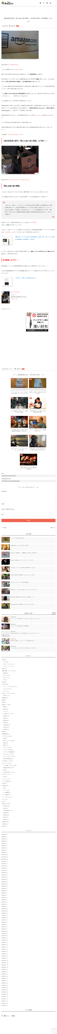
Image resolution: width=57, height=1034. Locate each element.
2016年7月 (3, 892)
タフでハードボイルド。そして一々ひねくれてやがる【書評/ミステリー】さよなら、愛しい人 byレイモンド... (19, 393)
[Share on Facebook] (43, 3)
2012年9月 (3, 996)
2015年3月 (3, 929)
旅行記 (5, 742)
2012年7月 (3, 1001)
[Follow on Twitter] (47, 3)
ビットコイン (5, 778)
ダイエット (6, 677)
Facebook (6, 814)
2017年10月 (3, 859)
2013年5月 (3, 978)
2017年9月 (3, 861)
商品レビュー (6, 704)
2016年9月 (3, 888)
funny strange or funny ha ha (15, 179)
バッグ (5, 711)
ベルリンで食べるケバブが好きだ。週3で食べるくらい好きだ (23, 648)
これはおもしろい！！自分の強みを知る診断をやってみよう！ (23, 567)
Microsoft (5, 720)
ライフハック (7, 747)
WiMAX (5, 718)
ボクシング (6, 675)
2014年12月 (3, 935)
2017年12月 (3, 854)
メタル (5, 661)
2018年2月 (3, 850)
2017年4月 (3, 872)
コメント (12, 368)
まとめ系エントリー (7, 760)
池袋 (3, 700)
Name (2, 504)
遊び (4, 682)
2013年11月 (3, 965)
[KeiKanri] (7, 3)
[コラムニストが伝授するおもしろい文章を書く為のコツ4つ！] (37, 427)
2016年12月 (3, 881)
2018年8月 (3, 836)
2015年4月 (3, 926)
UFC (5, 679)
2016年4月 (3, 899)
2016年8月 (3, 890)
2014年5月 (3, 951)
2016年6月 (3, 895)
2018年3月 (3, 847)
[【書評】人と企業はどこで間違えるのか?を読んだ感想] (37, 387)
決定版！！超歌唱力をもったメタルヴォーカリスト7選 (22, 560)
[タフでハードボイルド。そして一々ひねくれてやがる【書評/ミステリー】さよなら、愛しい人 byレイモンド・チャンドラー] (19, 387)
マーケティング (6, 763)
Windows (5, 715)
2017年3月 (3, 874)
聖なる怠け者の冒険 (15, 291)
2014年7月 (3, 947)
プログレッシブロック (8, 664)
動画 (4, 731)
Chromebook (6, 724)
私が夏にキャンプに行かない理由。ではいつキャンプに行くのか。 (24, 589)
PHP (5, 776)
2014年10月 (3, 940)
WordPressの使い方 (8, 767)
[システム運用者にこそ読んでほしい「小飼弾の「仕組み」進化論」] (19, 407)
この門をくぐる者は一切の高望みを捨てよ (25, 278)
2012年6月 (3, 1003)
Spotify (5, 808)
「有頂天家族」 (33, 222)
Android (5, 729)
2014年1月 (3, 960)
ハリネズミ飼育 (6, 781)
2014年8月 (3, 944)
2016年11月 (3, 883)
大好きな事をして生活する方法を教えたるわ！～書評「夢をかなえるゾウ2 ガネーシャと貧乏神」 (37, 450)
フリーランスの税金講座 (9, 751)
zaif (3, 801)
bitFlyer (4, 826)
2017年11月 (3, 856)
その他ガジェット (7, 713)
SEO (5, 769)
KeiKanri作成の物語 (8, 758)
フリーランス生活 (7, 749)
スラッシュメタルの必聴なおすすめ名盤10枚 (20, 625)
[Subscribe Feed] (50, 3)
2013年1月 (3, 987)
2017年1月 (3, 879)
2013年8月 (3, 971)
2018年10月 (3, 834)
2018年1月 (3, 852)
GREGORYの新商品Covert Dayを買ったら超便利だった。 (22, 597)
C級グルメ (6, 695)
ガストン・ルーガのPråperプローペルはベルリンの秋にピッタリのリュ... (25, 618)
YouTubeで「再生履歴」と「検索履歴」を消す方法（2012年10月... (24, 552)
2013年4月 (3, 980)
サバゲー (5, 691)
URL (2, 514)
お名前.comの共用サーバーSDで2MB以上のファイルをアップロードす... (25, 633)
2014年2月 (3, 958)
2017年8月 (3, 863)
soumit (9, 64)
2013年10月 (3, 967)
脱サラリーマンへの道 (8, 740)
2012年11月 (3, 992)
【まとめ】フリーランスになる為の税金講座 (20, 582)
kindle (5, 722)
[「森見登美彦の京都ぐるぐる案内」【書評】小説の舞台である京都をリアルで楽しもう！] (19, 426)
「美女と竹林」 (38, 115)
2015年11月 (3, 910)
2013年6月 (3, 976)
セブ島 (4, 783)
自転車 (5, 673)
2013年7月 (3, 974)
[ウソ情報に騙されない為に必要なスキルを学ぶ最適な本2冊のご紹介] (37, 407)
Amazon (12, 298)
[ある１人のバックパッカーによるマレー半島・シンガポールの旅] (19, 445)
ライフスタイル (6, 736)
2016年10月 (3, 886)
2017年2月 (3, 877)
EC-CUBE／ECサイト (8, 772)
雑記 (4, 668)
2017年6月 (3, 868)
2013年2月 (3, 985)
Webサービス (6, 803)
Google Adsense (7, 810)
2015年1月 (3, 933)
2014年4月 (3, 953)
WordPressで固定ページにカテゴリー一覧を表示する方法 (22, 640)
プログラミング (6, 774)
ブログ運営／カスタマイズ (9, 765)
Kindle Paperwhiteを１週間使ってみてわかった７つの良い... (23, 604)
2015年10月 (3, 913)
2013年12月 (3, 962)
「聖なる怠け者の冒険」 (13, 134)
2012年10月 (3, 994)
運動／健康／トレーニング (8, 670)
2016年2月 (3, 904)
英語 (4, 738)
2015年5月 (3, 924)
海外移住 (5, 697)
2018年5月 (3, 843)
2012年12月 (3, 989)
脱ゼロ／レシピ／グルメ (8, 693)
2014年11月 (3, 938)
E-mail (3, 509)
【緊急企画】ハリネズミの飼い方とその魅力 (20, 545)
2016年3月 (3, 901)
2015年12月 (3, 908)
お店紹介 (5, 785)
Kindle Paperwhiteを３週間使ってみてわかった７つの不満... (23, 574)
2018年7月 (3, 838)
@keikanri (17, 69)
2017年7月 (3, 865)
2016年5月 (3, 897)
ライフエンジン (7, 796)
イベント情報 (6, 794)
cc (18, 64)
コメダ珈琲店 (6, 792)
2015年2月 (3, 931)
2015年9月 (3, 915)
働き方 (5, 745)
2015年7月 (3, 920)
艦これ (5, 684)
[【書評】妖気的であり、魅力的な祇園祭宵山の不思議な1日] (28, 464)
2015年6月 (3, 922)
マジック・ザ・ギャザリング (9, 686)
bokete (5, 817)
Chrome (5, 727)
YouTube (6, 805)
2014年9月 (3, 942)
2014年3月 (3, 956)
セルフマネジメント (8, 754)
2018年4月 (3, 845)
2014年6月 (3, 949)
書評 (17, 25)
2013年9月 (3, 969)
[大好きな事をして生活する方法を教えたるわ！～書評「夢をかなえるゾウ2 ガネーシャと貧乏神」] (37, 447)
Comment (3, 491)
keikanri (13, 25)
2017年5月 (3, 870)
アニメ (4, 799)
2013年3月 (3, 983)
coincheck (5, 823)
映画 (3, 702)
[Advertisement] (12, 322)
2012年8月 (3, 998)
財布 (4, 706)
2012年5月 (3, 1005)
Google (5, 812)
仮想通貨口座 (5, 733)
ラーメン (6, 790)
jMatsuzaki (5, 821)
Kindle (16, 298)
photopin (15, 64)
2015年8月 (3, 917)
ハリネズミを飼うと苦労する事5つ (18, 538)
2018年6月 (3, 841)
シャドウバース (7, 688)
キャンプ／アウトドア (8, 756)
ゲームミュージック (8, 666)
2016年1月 (3, 906)
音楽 (4, 659)
